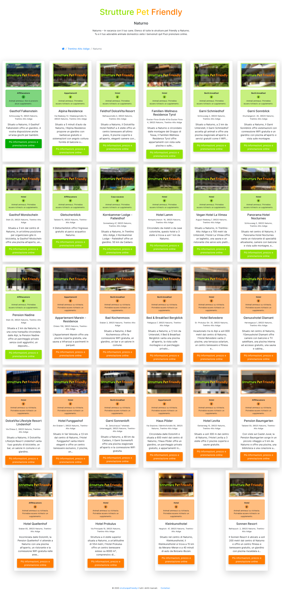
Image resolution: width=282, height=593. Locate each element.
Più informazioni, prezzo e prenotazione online (23, 143)
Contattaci (165, 588)
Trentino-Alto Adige (79, 48)
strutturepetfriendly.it (129, 588)
